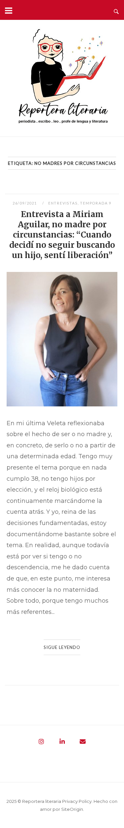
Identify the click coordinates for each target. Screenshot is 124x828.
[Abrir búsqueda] (116, 10)
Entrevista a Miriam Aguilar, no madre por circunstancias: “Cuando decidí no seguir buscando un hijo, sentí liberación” (62, 234)
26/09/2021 (25, 203)
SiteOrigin (72, 809)
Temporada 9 (95, 203)
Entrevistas (63, 203)
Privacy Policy (77, 801)
